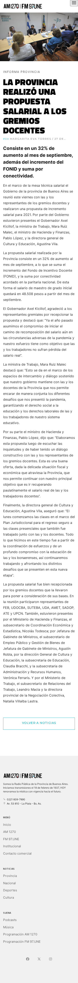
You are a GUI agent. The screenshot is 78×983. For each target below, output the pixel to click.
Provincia (10, 876)
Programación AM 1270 (20, 934)
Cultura (8, 897)
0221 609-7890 (15, 799)
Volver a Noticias (39, 723)
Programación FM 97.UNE (22, 942)
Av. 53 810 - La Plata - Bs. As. (23, 803)
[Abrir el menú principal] (74, 3)
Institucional (12, 846)
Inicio (7, 825)
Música (8, 927)
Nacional (9, 883)
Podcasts (10, 920)
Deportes (10, 890)
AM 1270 (9, 832)
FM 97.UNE (11, 839)
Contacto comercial (17, 853)
